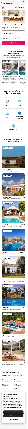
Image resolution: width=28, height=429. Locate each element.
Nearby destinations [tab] (6, 375)
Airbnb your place (19, 7)
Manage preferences (13, 419)
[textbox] (7, 38)
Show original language (8, 3)
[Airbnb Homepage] (3, 7)
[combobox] (13, 33)
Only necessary (13, 416)
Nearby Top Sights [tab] (18, 375)
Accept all (13, 412)
